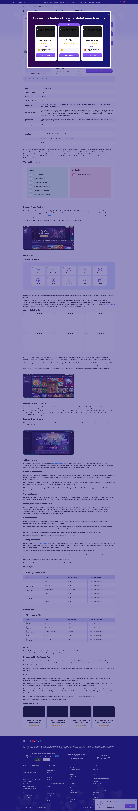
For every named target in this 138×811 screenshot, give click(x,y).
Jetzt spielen (69, 55)
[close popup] (108, 14)
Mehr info (69, 59)
